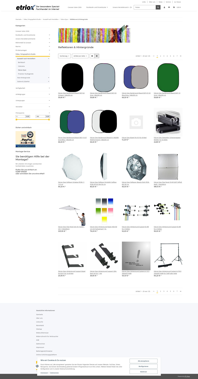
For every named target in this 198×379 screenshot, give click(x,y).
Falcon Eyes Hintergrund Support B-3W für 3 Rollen (135, 228)
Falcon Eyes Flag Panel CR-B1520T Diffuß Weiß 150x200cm (168, 183)
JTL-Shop (187, 376)
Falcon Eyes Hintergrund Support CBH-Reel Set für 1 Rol (103, 272)
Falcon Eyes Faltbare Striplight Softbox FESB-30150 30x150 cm (103, 183)
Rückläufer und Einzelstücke (25, 35)
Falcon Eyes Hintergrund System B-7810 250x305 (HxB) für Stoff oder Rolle (167, 272)
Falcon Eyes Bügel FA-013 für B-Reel (134, 138)
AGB (37, 340)
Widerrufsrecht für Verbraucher (47, 336)
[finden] (158, 7)
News (161, 2)
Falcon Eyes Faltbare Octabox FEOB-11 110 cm (71, 183)
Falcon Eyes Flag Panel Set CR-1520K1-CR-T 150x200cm (71, 228)
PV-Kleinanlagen (21, 50)
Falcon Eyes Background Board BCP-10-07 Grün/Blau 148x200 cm (72, 139)
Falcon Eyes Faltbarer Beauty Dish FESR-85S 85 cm (135, 183)
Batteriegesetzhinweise (44, 351)
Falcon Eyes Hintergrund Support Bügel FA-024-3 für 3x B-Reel (71, 272)
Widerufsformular (42, 333)
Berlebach (21, 62)
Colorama (21, 66)
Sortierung (63, 56)
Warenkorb (40, 325)
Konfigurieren (143, 366)
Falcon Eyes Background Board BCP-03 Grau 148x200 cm (103, 94)
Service (168, 2)
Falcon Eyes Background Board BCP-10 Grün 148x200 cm (167, 94)
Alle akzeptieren (143, 361)
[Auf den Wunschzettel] (83, 66)
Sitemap (39, 329)
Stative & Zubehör (23, 81)
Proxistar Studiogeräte (25, 74)
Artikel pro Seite (79, 56)
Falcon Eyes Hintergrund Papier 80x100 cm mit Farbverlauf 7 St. (103, 228)
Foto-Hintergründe (23, 78)
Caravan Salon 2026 (22, 31)
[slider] (16, 119)
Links (144, 2)
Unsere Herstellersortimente (25, 39)
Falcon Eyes (22, 70)
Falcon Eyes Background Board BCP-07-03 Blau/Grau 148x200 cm (136, 94)
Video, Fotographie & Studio (25, 54)
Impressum (44, 373)
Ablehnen (143, 372)
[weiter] (180, 56)
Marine (18, 46)
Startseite (39, 314)
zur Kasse (177, 2)
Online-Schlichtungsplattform (46, 355)
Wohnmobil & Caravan (23, 43)
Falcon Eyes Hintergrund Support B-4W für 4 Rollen (167, 228)
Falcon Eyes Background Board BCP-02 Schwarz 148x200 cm (71, 94)
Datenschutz (54, 373)
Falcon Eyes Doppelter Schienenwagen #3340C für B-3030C (167, 139)
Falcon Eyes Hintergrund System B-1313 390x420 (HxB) (135, 272)
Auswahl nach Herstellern (26, 59)
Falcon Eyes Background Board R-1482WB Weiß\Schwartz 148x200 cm (104, 139)
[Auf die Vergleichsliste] (78, 66)
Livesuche (39, 322)
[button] (164, 7)
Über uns (152, 2)
